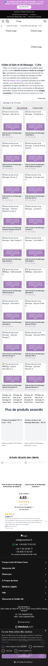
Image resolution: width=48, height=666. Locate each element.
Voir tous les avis (24, 509)
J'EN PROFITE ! (24, 7)
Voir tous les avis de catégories (23, 507)
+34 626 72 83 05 (24, 552)
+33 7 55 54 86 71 (24, 549)
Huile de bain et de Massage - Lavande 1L (35, 485)
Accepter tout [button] (24, 656)
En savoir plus (41, 98)
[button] (24, 662)
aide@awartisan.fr (24, 540)
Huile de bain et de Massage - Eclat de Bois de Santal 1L (12, 485)
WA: (25, 544)
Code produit (38, 108)
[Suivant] (45, 521)
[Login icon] (44, 21)
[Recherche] (7, 21)
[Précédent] (2, 521)
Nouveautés (7, 108)
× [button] (45, 631)
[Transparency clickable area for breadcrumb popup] (13, 26)
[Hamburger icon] (3, 21)
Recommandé (22, 108)
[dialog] (24, 647)
